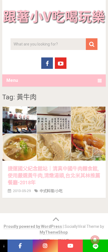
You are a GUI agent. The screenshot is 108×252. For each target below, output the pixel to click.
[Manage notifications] (95, 239)
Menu (12, 80)
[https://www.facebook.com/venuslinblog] (20, 246)
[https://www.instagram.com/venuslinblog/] (45, 246)
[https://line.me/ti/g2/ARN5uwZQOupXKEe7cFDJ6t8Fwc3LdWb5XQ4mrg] (95, 246)
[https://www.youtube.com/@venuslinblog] (70, 246)
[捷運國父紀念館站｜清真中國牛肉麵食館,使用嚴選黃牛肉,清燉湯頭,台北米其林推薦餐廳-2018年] (54, 133)
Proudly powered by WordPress (33, 226)
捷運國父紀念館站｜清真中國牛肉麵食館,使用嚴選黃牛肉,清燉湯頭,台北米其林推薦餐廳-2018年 (54, 175)
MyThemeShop (54, 232)
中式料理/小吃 (51, 191)
